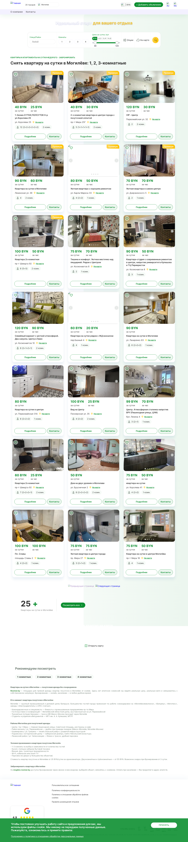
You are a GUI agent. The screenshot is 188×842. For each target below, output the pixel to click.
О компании (16, 11)
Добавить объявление (148, 4)
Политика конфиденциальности (66, 790)
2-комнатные (44, 677)
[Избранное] (175, 4)
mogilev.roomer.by (21, 770)
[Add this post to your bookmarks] (15, 74)
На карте (144, 40)
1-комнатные (24, 677)
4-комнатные (85, 677)
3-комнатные (64, 677)
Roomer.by (15, 691)
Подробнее (30, 136)
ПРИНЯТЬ (164, 825)
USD (100, 38)
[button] (60, 87)
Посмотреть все (71, 605)
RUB (109, 38)
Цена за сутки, (100, 34)
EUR (104, 38)
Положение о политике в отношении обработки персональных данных (47, 836)
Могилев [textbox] (45, 4)
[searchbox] (45, 41)
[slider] (95, 42)
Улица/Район (35, 37)
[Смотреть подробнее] (38, 87)
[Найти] (155, 40)
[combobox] (48, 4)
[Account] (168, 4)
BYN (95, 38)
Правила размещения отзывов (65, 802)
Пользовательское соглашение (65, 785)
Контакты (31, 11)
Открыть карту (95, 645)
